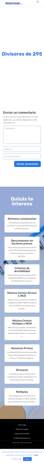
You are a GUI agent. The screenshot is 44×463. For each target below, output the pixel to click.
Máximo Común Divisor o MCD (22, 294)
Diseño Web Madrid (18, 442)
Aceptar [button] (27, 459)
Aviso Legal (22, 425)
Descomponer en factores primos (22, 242)
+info (35, 455)
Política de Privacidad (22, 434)
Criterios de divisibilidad (22, 270)
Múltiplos (22, 391)
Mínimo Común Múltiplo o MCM (22, 322)
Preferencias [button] (17, 459)
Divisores (22, 370)
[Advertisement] (22, 29)
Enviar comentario (27, 163)
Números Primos (22, 348)
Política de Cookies (22, 429)
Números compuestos (22, 218)
